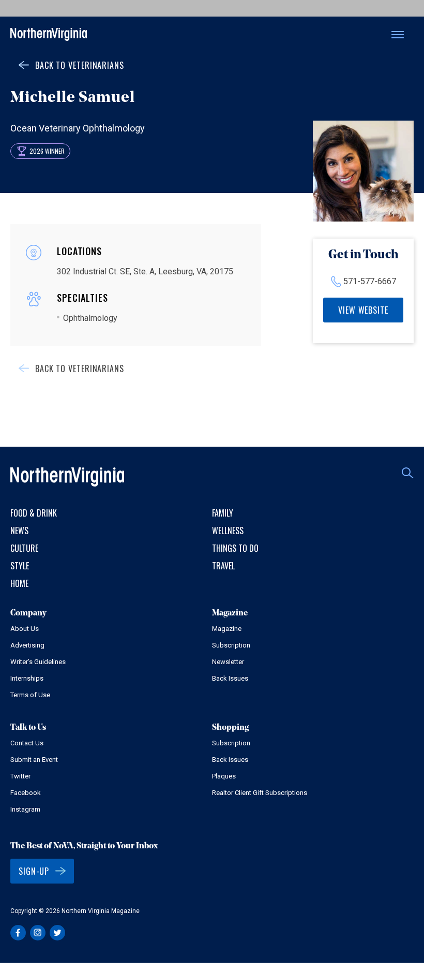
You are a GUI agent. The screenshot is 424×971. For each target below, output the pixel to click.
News (19, 530)
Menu (397, 34)
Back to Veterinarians (79, 65)
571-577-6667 (369, 281)
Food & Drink (33, 513)
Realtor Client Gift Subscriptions (259, 793)
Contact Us (26, 743)
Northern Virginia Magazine (48, 35)
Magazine (226, 628)
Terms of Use (30, 695)
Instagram (25, 809)
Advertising (27, 645)
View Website (363, 310)
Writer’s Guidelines (38, 662)
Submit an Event (34, 759)
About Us (24, 628)
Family (222, 513)
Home (19, 583)
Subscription (231, 645)
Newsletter (228, 662)
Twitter (20, 776)
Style (19, 566)
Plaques (224, 776)
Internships (26, 678)
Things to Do (235, 548)
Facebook (25, 793)
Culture (24, 548)
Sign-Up (34, 871)
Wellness (228, 530)
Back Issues (230, 678)
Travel (223, 566)
